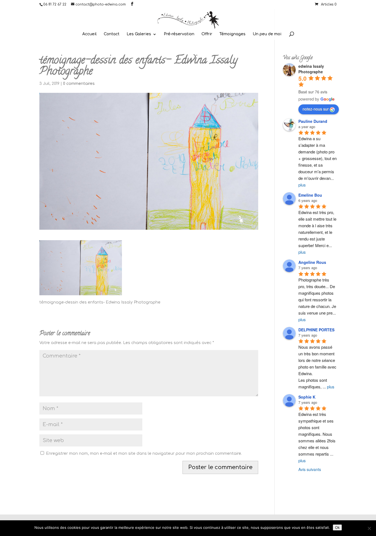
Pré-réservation (179, 34)
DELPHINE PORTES (316, 329)
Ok (337, 527)
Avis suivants (309, 469)
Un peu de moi (267, 34)
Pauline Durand (312, 121)
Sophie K (306, 397)
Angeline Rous (312, 262)
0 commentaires (79, 84)
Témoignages (232, 34)
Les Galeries (139, 34)
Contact (111, 34)
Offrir (206, 34)
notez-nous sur (316, 109)
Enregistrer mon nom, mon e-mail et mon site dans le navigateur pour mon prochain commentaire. (144, 453)
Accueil (89, 34)
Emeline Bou (310, 195)
